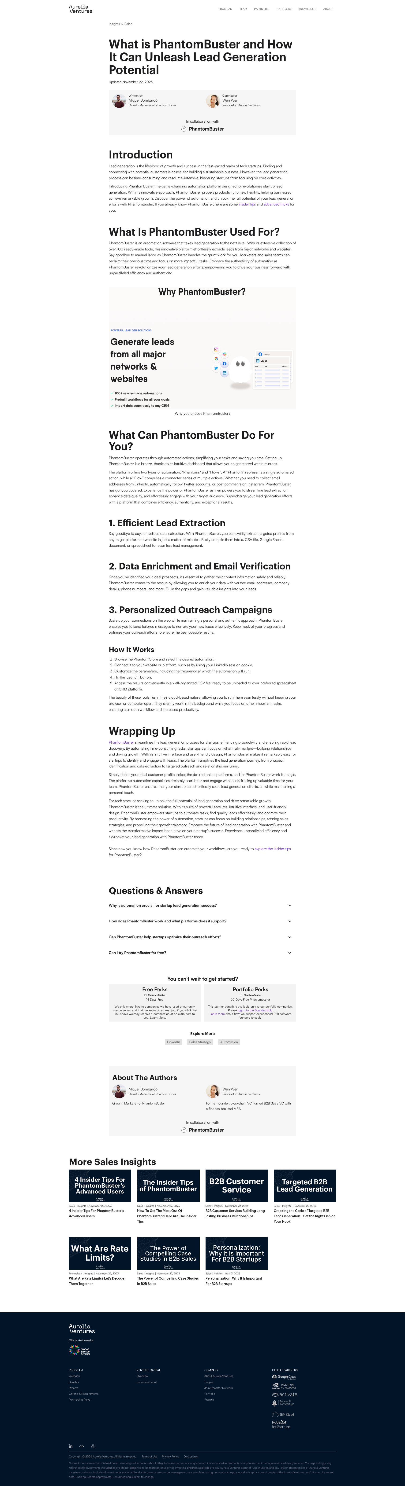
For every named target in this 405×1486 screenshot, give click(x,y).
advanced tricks (276, 204)
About (328, 9)
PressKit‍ (209, 1399)
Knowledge (307, 9)
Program (225, 9)
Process (73, 1388)
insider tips (247, 204)
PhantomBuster (121, 742)
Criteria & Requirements (83, 1393)
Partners (261, 9)
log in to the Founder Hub (255, 1010)
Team (243, 9)
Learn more (217, 1014)
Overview (74, 1376)
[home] (80, 9)
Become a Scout (147, 1382)
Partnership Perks (79, 1399)
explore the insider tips (273, 848)
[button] (202, 905)
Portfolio (283, 9)
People (208, 1382)
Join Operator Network (218, 1388)
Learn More (157, 1017)
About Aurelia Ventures (218, 1376)
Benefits (74, 1382)
